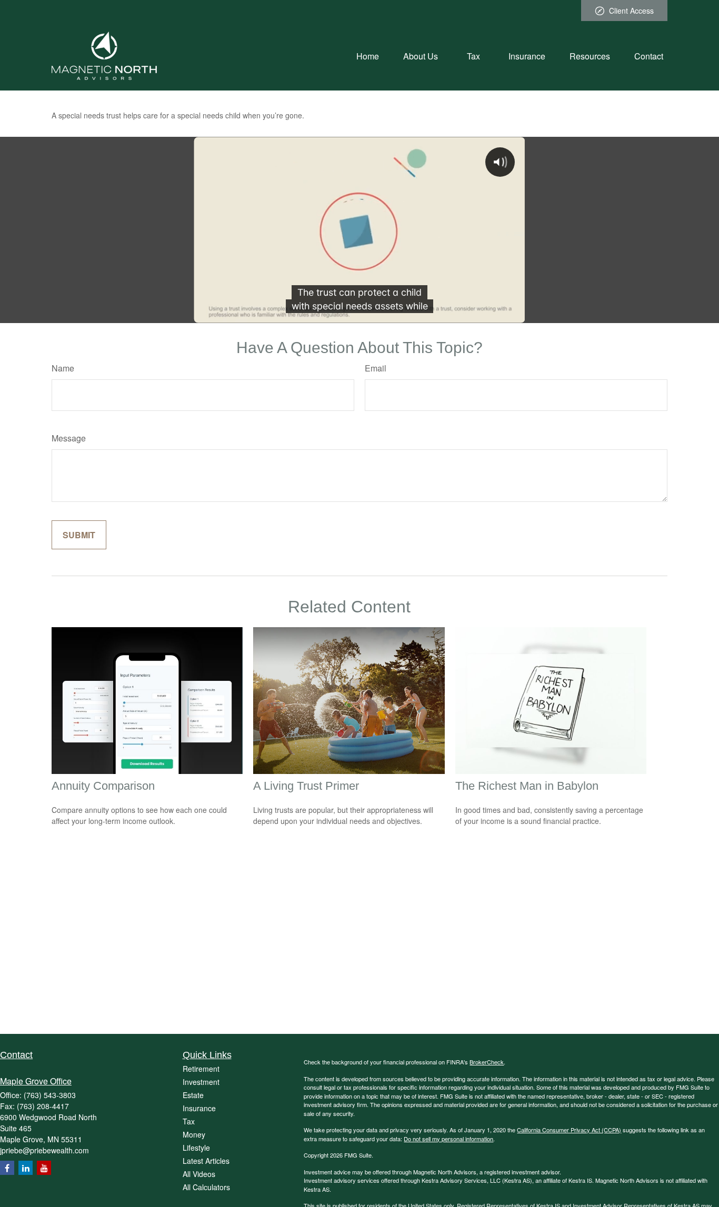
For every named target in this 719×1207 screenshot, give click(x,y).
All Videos (199, 1174)
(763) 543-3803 (50, 1095)
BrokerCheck (487, 1062)
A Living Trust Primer (306, 785)
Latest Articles (206, 1160)
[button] (367, 55)
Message (69, 438)
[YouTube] (44, 1168)
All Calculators (206, 1187)
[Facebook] (7, 1168)
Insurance (199, 1108)
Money (194, 1134)
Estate (193, 1095)
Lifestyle (196, 1147)
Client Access (631, 10)
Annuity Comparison (103, 785)
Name (63, 368)
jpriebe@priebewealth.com (44, 1150)
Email (375, 368)
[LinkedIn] (25, 1168)
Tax (189, 1121)
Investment (201, 1082)
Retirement (201, 1068)
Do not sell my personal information (448, 1138)
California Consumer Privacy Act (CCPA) (569, 1129)
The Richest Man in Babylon (526, 785)
